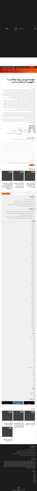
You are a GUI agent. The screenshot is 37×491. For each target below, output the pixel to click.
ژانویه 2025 (33, 255)
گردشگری (28, 467)
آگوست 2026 (33, 223)
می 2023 (33, 288)
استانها (35, 71)
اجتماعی (17, 69)
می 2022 (33, 308)
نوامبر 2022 (33, 298)
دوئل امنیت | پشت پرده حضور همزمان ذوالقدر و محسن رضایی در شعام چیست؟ (21, 218)
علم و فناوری (33, 372)
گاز (34, 467)
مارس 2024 (33, 272)
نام (33, 153)
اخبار (34, 340)
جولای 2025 (33, 245)
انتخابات (19, 461)
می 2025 (33, 248)
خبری (34, 357)
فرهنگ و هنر (13, 69)
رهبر (34, 362)
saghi (25, 129)
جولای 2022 (33, 305)
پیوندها (16, 27)
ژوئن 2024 (33, 267)
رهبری (31, 464)
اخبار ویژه (33, 342)
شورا (17, 464)
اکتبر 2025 (33, 240)
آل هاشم (31, 461)
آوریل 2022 (33, 310)
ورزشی (9, 69)
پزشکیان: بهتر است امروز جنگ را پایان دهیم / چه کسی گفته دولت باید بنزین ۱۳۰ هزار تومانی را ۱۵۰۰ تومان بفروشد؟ (7, 186)
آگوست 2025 (33, 243)
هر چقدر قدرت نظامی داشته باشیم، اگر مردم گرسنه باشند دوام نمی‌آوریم (24, 202)
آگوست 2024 (33, 263)
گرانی (32, 467)
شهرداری (21, 464)
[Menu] (32, 69)
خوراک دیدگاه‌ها (33, 394)
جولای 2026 (33, 225)
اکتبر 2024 (33, 260)
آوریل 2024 (33, 270)
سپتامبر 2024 (33, 262)
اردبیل (34, 344)
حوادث (34, 355)
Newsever (13, 489)
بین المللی (21, 69)
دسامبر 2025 (33, 237)
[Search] (1, 69)
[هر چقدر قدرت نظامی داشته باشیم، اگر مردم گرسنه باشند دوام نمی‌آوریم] (30, 176)
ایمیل (33, 156)
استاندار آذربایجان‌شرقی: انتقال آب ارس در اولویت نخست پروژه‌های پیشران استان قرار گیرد (21, 204)
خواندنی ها (33, 359)
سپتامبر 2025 (33, 242)
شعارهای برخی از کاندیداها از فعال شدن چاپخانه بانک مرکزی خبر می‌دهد (14, 133)
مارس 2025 (33, 252)
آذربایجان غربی (33, 337)
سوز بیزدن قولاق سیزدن (30, 71)
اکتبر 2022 (33, 300)
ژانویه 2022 (33, 315)
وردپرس (34, 396)
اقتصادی (25, 69)
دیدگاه (33, 140)
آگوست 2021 (33, 323)
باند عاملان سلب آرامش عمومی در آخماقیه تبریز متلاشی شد (26, 206)
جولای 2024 (33, 265)
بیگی (4, 461)
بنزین (10, 461)
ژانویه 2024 (33, 275)
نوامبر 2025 (33, 238)
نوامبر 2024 (33, 258)
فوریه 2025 (33, 253)
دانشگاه (34, 360)
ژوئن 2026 (33, 227)
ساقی (24, 464)
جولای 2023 (33, 285)
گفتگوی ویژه (33, 380)
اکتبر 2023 (33, 280)
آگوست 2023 (33, 283)
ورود (34, 391)
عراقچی (14, 464)
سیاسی (28, 69)
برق (12, 461)
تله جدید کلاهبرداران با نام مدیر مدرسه (29, 199)
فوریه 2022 (33, 313)
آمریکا (28, 461)
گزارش (34, 377)
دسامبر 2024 (33, 257)
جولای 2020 (33, 330)
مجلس (5, 464)
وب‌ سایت (32, 159)
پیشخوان (24, 71)
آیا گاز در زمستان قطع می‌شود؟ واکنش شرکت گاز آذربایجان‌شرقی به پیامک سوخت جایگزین (19, 211)
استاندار (22, 461)
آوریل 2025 (33, 250)
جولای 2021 (33, 325)
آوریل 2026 (33, 230)
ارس (25, 461)
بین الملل (33, 349)
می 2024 (33, 268)
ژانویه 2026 (33, 235)
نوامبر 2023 (33, 278)
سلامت (34, 364)
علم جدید (33, 370)
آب (34, 461)
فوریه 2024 (33, 273)
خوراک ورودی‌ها (32, 392)
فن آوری (34, 375)
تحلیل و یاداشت (33, 352)
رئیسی (34, 464)
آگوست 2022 (33, 303)
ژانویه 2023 (33, 295)
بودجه (7, 461)
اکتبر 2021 (33, 320)
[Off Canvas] (35, 28)
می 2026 (33, 228)
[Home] (34, 69)
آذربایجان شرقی (5, 69)
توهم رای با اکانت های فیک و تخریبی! (16, 130)
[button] (32, 69)
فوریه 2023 (33, 293)
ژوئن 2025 (33, 247)
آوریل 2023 (33, 290)
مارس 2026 (33, 232)
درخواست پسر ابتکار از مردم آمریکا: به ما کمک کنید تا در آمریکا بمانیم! (24, 201)
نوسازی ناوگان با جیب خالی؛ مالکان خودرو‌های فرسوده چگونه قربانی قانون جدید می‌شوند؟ (19, 213)
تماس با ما (15, 28)
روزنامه (28, 464)
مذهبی (34, 382)
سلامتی (34, 365)
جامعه (34, 354)
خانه (30, 69)
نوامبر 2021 (33, 318)
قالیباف (11, 464)
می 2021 (33, 328)
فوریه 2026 (33, 233)
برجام (15, 461)
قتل (8, 464)
